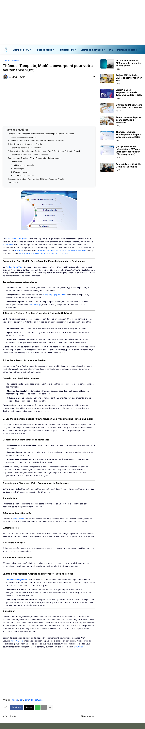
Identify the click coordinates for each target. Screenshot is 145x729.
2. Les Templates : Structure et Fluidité (25, 144)
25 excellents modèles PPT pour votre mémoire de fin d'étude (128, 63)
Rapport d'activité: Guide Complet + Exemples (128, 165)
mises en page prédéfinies (54, 294)
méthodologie (35, 304)
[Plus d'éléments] (50, 707)
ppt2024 (29, 700)
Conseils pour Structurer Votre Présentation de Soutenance (34, 158)
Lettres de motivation (92, 49)
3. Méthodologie (17, 168)
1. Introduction (16, 162)
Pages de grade (44, 49)
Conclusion (13, 182)
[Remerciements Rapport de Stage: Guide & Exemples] (107, 120)
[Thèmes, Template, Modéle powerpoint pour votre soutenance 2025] (107, 135)
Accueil (6, 60)
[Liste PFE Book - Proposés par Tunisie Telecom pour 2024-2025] (107, 93)
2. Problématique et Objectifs (22, 165)
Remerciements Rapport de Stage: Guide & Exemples (128, 120)
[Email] (44, 707)
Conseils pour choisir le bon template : (26, 148)
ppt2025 (39, 700)
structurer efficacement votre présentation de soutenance (45, 253)
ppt (21, 700)
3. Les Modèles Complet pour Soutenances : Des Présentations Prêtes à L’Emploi (44, 151)
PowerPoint (8, 244)
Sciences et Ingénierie (17, 579)
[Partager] (93, 76)
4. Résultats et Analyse (20, 172)
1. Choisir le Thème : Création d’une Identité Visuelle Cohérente (36, 140)
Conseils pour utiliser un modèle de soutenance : (30, 155)
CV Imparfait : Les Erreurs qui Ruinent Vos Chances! (129, 106)
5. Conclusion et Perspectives (22, 175)
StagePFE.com (16, 641)
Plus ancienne (87, 716)
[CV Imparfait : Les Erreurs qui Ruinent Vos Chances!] (107, 108)
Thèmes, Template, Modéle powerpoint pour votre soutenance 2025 (128, 134)
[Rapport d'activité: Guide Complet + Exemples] (107, 167)
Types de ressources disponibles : (24, 137)
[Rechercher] (139, 49)
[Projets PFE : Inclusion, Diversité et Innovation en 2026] (107, 78)
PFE (111, 49)
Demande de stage (127, 49)
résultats (19, 250)
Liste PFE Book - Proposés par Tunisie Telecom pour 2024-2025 (129, 92)
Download (78, 647)
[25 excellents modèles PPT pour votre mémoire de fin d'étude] (107, 64)
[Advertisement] (72, 22)
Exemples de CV (20, 49)
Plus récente (10, 716)
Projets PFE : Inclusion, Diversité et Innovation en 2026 (129, 78)
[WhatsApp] (37, 707)
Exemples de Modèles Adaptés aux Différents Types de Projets (36, 179)
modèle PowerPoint (14, 267)
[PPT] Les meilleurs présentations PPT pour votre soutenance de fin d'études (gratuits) (128, 150)
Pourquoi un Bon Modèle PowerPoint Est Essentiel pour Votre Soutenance (41, 134)
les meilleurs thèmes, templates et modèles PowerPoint (61, 250)
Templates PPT (66, 49)
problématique (19, 518)
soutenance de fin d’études (17, 239)
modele (15, 60)
